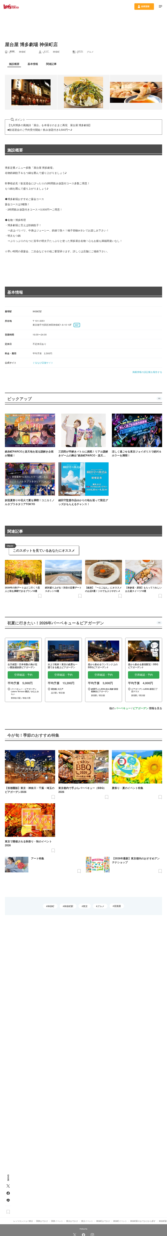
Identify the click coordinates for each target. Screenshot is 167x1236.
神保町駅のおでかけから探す (143, 1220)
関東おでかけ (42, 1220)
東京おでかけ (72, 1220)
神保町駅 (68, 906)
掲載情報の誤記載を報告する (147, 372)
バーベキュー (123, 708)
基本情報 (15, 292)
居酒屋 (117, 906)
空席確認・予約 (23, 674)
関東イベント (57, 1220)
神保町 (50, 906)
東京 (85, 906)
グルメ (100, 906)
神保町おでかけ (103, 1220)
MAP (77, 325)
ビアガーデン (140, 708)
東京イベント (87, 1220)
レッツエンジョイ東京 (23, 1220)
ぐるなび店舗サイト (43, 362)
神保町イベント (120, 1220)
